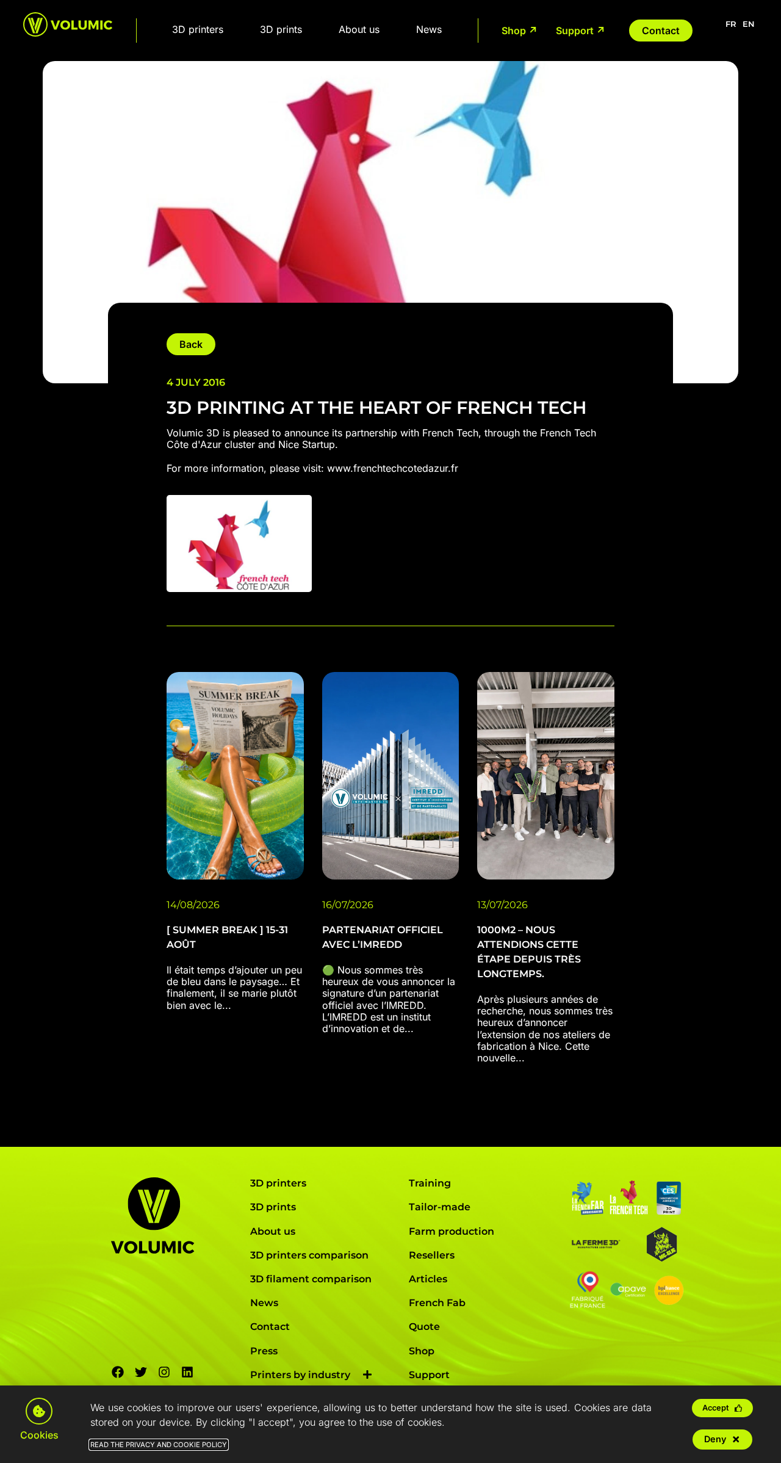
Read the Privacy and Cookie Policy (158, 1444)
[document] (390, 731)
